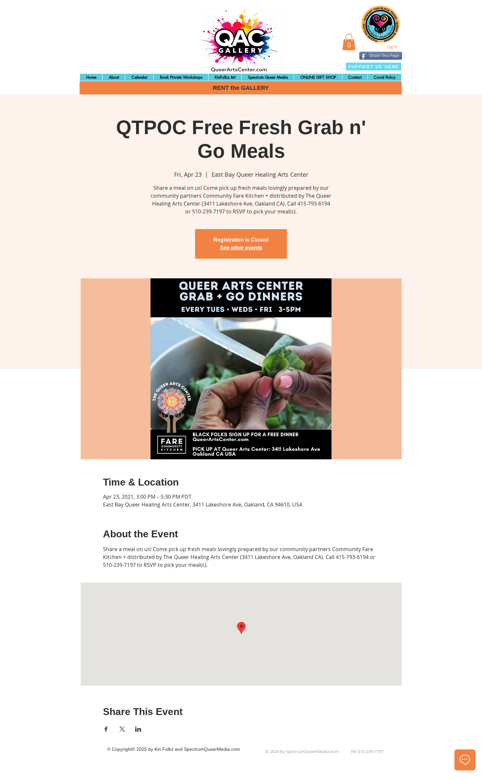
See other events (241, 247)
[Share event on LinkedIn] (138, 729)
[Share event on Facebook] (106, 729)
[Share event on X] (122, 729)
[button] (349, 42)
